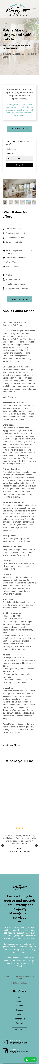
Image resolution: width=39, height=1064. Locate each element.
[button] (19, 129)
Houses (19, 1010)
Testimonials (19, 1019)
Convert (19, 165)
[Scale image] (19, 188)
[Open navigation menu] (34, 9)
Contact (19, 1023)
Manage (19, 1006)
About (19, 1001)
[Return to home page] (17, 9)
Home (19, 997)
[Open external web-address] (5, 1042)
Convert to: (10, 154)
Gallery (19, 1014)
